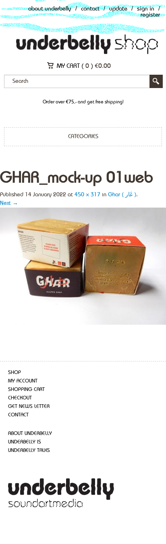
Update (118, 9)
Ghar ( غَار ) (122, 194)
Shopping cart (26, 389)
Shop (14, 372)
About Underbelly (49, 9)
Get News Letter (29, 406)
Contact (90, 9)
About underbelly (30, 433)
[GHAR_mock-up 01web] (83, 266)
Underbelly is (24, 442)
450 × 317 (87, 194)
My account (22, 381)
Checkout (20, 398)
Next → (9, 203)
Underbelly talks (29, 450)
